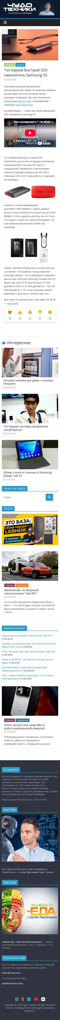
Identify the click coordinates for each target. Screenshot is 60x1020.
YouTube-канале (30, 872)
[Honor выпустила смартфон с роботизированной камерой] (30, 687)
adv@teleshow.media (12, 983)
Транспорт (22, 585)
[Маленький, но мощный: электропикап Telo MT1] (30, 552)
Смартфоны (22, 720)
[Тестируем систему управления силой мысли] (30, 395)
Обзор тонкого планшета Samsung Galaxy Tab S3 (27, 474)
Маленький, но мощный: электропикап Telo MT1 (21, 591)
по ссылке (12, 303)
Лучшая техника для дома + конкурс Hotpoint (28, 382)
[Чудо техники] (30, 3)
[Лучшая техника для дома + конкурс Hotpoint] (30, 349)
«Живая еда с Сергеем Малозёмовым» (22, 941)
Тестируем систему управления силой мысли (25, 428)
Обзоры (9, 64)
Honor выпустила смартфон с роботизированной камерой (24, 726)
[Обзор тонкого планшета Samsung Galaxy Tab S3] (30, 441)
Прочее (20, 64)
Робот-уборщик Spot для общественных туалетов (28, 651)
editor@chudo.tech (11, 972)
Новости (9, 585)
